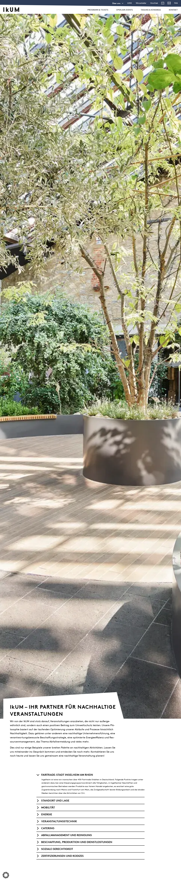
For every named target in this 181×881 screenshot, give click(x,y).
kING (129, 3)
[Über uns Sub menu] (122, 3)
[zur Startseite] (11, 9)
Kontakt (173, 10)
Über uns (116, 3)
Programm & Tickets (97, 10)
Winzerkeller (141, 3)
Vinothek (154, 3)
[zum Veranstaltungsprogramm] (162, 4)
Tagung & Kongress (151, 10)
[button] (90, 774)
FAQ (176, 3)
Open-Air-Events (124, 10)
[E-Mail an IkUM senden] (169, 4)
